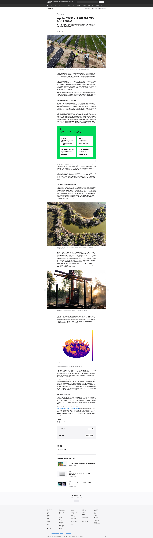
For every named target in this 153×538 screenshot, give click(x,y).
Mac (48, 512)
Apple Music (61, 520)
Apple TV (60, 519)
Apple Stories (94, 8)
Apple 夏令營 (73, 516)
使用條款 (69, 536)
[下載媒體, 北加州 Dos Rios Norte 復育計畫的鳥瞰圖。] (95, 247)
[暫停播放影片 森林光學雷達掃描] (59, 362)
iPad (48, 513)
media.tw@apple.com (61, 450)
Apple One (60, 517)
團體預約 (72, 515)
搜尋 (102, 8)
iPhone (48, 515)
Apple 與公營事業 (85, 521)
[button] (87, 2)
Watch (48, 516)
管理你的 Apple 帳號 (62, 510)
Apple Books (61, 526)
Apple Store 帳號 (61, 512)
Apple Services (87, 8)
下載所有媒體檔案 (89, 435)
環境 (94, 512)
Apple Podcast (61, 525)
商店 (48, 510)
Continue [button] (101, 2)
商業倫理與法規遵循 (97, 523)
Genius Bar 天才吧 (74, 512)
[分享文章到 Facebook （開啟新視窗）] (58, 31)
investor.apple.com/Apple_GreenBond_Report (68, 408)
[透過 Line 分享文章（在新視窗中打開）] (60, 31)
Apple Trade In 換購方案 (74, 521)
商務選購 (83, 512)
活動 (94, 525)
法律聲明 (77, 536)
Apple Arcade (61, 522)
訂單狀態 (72, 524)
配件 (48, 524)
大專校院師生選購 (85, 517)
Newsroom (50, 8)
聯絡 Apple (96, 526)
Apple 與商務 (84, 510)
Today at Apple (73, 513)
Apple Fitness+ (61, 523)
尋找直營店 (72, 510)
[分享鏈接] (64, 31)
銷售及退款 (73, 536)
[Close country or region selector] (105, 2)
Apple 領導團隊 (96, 520)
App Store (60, 528)
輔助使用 (95, 510)
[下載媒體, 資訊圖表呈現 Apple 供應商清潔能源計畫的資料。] (95, 161)
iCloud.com (61, 513)
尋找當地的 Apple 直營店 (55, 533)
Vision (48, 518)
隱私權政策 (65, 536)
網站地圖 (81, 536)
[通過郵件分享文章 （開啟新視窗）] (62, 31)
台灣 (105, 536)
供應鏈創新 (95, 515)
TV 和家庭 (48, 521)
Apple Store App (73, 518)
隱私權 (95, 513)
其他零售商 (61, 533)
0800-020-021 (68, 533)
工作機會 (95, 522)
